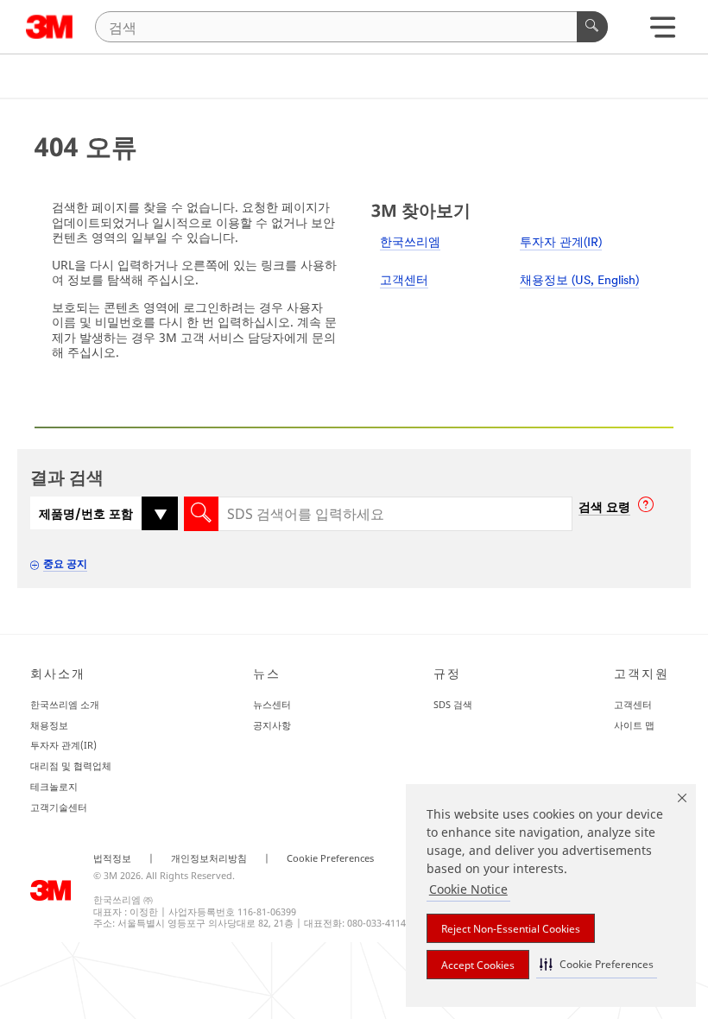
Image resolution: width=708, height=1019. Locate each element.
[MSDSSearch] (201, 514)
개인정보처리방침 (209, 858)
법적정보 (112, 858)
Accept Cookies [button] (478, 965)
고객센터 (404, 281)
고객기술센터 (58, 807)
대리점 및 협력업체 (70, 765)
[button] (596, 964)
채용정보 (49, 724)
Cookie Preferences (330, 858)
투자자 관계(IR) (561, 243)
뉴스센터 (272, 704)
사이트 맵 (634, 724)
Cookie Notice (468, 889)
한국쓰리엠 (410, 243)
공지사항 (272, 724)
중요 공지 (65, 563)
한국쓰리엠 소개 (64, 704)
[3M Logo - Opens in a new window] (49, 27)
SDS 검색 (452, 704)
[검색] (592, 26)
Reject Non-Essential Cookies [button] (510, 928)
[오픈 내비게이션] (662, 31)
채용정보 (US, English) (579, 281)
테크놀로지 (54, 786)
